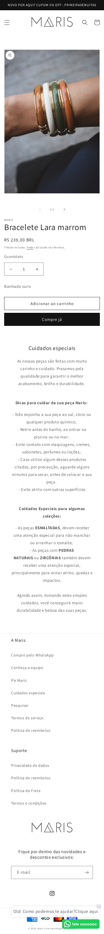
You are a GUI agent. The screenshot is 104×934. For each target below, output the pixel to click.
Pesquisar (20, 705)
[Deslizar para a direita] (64, 209)
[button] (7, 22)
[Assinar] (86, 872)
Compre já (52, 319)
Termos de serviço (27, 717)
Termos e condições (29, 803)
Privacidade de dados (30, 765)
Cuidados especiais (28, 692)
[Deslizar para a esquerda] (40, 209)
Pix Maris (19, 680)
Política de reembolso (31, 730)
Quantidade (13, 256)
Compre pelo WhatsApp (32, 655)
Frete (30, 247)
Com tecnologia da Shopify (60, 928)
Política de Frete (25, 790)
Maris (40, 928)
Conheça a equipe (27, 667)
